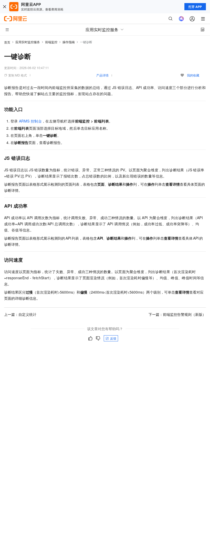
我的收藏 (193, 75)
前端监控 (51, 42)
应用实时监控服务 (27, 42)
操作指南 (68, 42)
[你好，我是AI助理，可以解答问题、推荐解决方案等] (181, 18)
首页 (7, 42)
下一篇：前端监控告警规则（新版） (177, 314)
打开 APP (195, 6)
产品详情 (102, 75)
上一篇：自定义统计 (20, 314)
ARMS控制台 (30, 121)
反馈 (113, 338)
